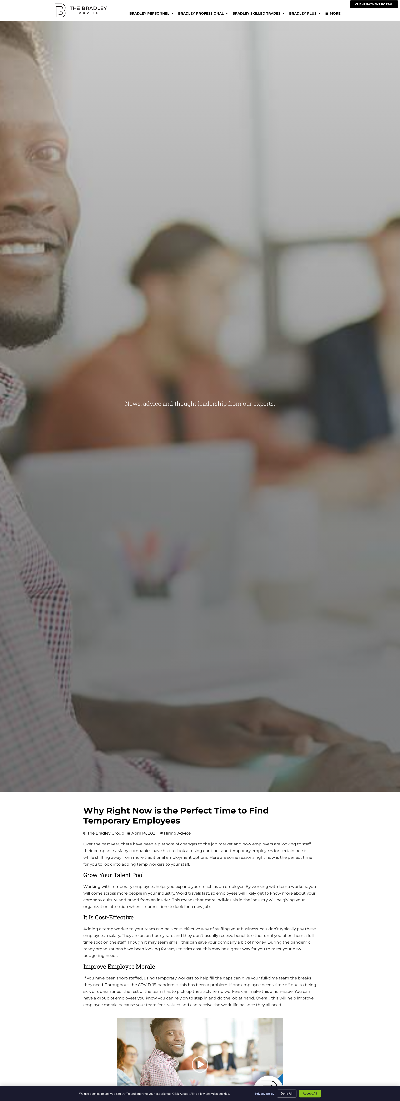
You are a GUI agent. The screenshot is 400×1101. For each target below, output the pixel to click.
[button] (200, 1064)
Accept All (310, 1093)
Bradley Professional (201, 13)
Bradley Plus (302, 13)
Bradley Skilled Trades (256, 13)
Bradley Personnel (149, 13)
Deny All (286, 1093)
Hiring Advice (177, 833)
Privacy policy (264, 1093)
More (335, 13)
